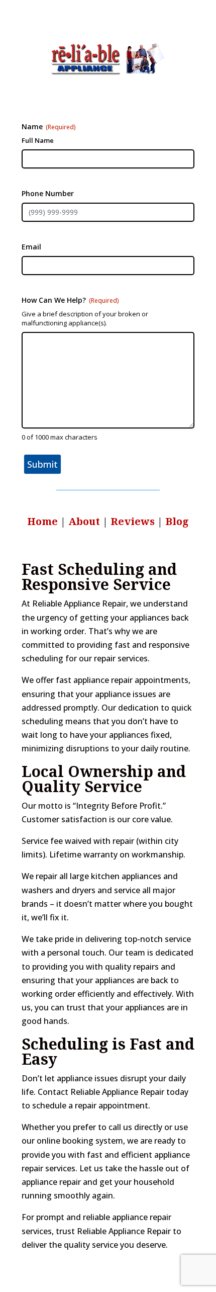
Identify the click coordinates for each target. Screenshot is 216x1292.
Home (42, 521)
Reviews (133, 521)
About (85, 521)
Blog (177, 521)
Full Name (38, 140)
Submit (42, 464)
